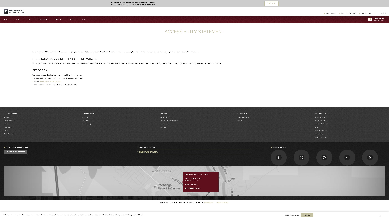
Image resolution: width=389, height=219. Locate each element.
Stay (18, 19)
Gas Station (85, 121)
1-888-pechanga (147, 152)
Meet (72, 19)
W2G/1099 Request (321, 121)
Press (6, 131)
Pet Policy (163, 127)
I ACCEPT (307, 215)
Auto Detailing (86, 124)
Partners (6, 124)
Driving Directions (243, 117)
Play (6, 19)
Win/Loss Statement (321, 124)
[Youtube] (347, 158)
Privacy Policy (208, 202)
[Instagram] (324, 158)
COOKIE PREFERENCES (291, 215)
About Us (7, 117)
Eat (29, 19)
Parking (239, 121)
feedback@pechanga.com (50, 81)
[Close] (380, 215)
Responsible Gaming (321, 131)
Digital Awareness (320, 137)
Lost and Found (164, 124)
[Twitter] (302, 158)
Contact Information (166, 117)
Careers (317, 127)
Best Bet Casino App (348, 13)
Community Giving (9, 121)
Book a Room (331, 13)
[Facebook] (279, 158)
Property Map (366, 13)
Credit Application (320, 117)
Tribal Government (10, 134)
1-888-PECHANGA (191, 185)
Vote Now (271, 3)
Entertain (43, 19)
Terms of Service (222, 202)
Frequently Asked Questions (169, 121)
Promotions (381, 13)
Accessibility (319, 134)
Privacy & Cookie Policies (135, 215)
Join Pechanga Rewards (15, 152)
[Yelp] (370, 158)
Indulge (58, 19)
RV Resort (85, 117)
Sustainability (8, 127)
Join (83, 19)
